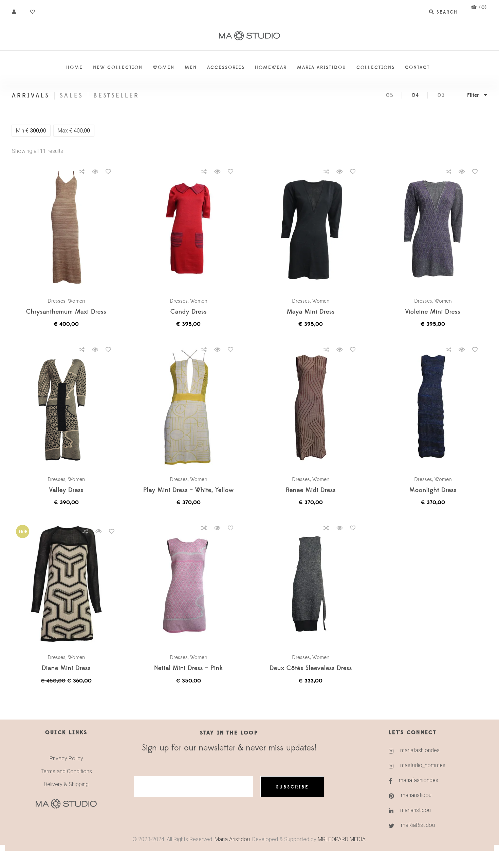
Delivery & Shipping (66, 784)
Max (74, 130)
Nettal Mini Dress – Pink (188, 668)
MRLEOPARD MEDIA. (342, 839)
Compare (82, 172)
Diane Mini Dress (66, 668)
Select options (69, 228)
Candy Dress (188, 312)
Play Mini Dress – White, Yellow (188, 490)
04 (415, 95)
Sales (71, 96)
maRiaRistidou (418, 825)
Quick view (95, 172)
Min (31, 130)
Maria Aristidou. (232, 839)
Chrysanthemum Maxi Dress (66, 312)
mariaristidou (416, 795)
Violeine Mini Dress (432, 312)
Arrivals (31, 96)
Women (76, 301)
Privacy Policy (66, 758)
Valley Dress (66, 490)
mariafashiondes (420, 750)
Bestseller (116, 96)
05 (390, 95)
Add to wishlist (108, 172)
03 (441, 95)
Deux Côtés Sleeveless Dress (311, 668)
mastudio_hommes (422, 765)
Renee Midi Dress (311, 490)
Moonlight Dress (433, 490)
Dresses (57, 301)
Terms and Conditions (66, 771)
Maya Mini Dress (311, 312)
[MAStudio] (249, 35)
